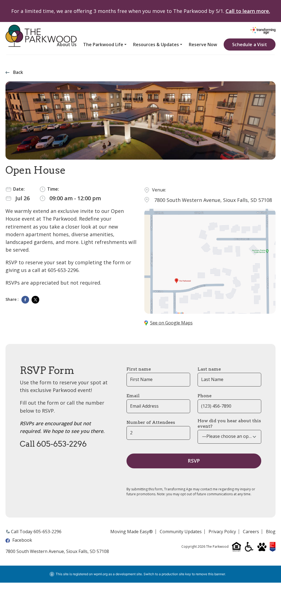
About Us (67, 44)
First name (139, 369)
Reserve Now (203, 44)
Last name (209, 369)
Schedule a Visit (249, 44)
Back (18, 72)
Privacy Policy (222, 531)
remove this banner (210, 574)
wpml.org (101, 574)
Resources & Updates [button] (156, 44)
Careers (251, 531)
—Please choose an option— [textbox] (229, 436)
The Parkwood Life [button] (103, 44)
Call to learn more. (248, 11)
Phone (205, 395)
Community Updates (181, 531)
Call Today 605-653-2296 (36, 532)
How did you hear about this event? (229, 423)
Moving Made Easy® (131, 531)
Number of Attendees (151, 422)
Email (133, 395)
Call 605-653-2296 (53, 444)
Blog (271, 531)
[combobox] (229, 437)
